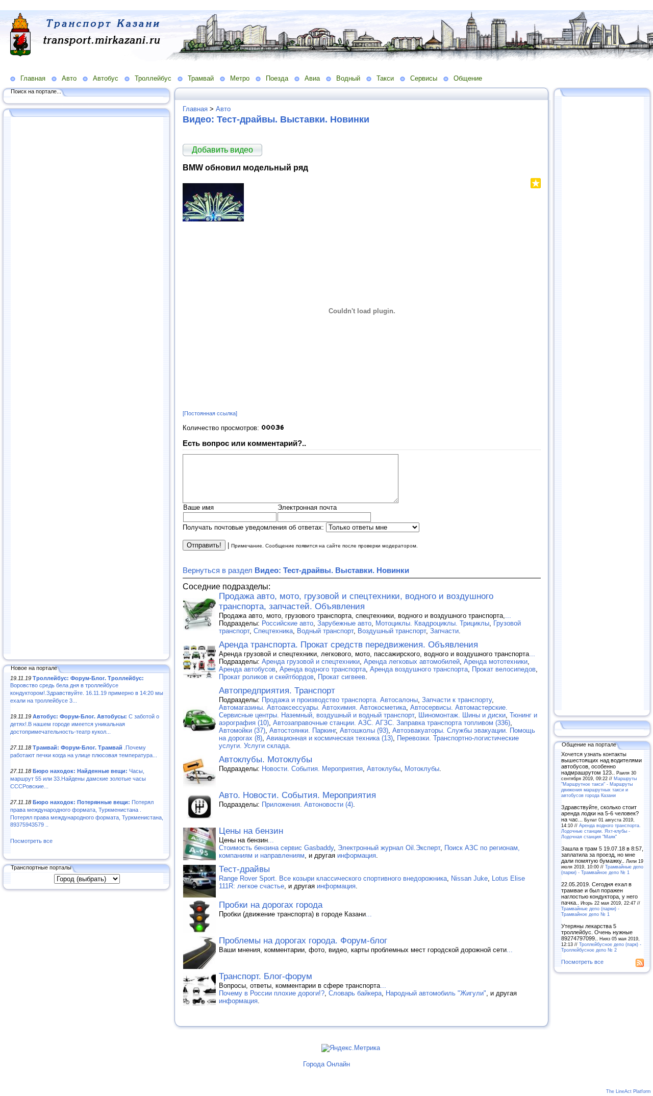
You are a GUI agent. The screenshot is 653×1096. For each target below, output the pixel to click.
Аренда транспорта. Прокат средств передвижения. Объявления (348, 645)
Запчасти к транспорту (457, 700)
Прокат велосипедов (504, 669)
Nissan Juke (469, 878)
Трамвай (201, 78)
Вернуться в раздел (296, 570)
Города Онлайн (326, 1064)
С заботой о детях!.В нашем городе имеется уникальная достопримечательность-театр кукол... (84, 723)
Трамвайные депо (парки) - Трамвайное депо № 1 (602, 869)
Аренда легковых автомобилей (412, 661)
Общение (468, 78)
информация (356, 855)
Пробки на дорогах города (270, 905)
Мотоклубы (422, 769)
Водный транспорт (325, 631)
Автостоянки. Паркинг (302, 730)
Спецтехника (273, 631)
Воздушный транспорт (392, 631)
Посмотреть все (31, 841)
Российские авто (287, 623)
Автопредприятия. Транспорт (277, 690)
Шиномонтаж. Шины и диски (462, 715)
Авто (69, 78)
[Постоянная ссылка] (210, 413)
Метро (239, 78)
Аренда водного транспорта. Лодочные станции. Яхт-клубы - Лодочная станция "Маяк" (601, 831)
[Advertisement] (86, 386)
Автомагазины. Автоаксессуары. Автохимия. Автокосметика (312, 707)
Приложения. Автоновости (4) (307, 804)
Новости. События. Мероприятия (312, 769)
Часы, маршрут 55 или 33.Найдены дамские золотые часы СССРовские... (78, 778)
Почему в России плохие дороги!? (271, 993)
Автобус (105, 78)
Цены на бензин (251, 831)
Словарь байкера (355, 993)
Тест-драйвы (244, 869)
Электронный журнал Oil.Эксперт (389, 848)
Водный (348, 78)
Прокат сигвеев (341, 677)
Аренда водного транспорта (323, 669)
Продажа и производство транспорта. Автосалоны (340, 700)
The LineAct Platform (628, 1091)
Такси (385, 78)
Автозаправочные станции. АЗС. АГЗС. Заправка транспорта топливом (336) (391, 723)
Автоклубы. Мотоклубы (265, 759)
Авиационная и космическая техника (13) (329, 738)
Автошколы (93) (364, 730)
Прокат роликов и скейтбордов (266, 677)
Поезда (277, 78)
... (508, 615)
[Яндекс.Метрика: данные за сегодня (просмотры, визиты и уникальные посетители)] (350, 1048)
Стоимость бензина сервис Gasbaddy (276, 848)
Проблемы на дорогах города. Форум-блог (303, 940)
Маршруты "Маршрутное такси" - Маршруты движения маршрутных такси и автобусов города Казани (599, 787)
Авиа (312, 78)
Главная (32, 78)
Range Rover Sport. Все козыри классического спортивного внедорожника (333, 878)
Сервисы (423, 78)
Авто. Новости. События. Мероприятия (297, 795)
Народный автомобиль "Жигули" (436, 993)
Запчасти (444, 631)
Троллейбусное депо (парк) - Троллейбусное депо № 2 (601, 947)
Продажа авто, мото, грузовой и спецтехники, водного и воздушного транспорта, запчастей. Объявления (356, 601)
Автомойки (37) (242, 730)
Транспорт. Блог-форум (265, 976)
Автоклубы (383, 769)
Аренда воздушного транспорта (419, 669)
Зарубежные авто (344, 623)
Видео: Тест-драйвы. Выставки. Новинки (276, 119)
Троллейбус (153, 78)
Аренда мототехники (496, 661)
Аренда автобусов (247, 669)
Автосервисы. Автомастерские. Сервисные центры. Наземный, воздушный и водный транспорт (363, 711)
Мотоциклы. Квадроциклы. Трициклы (432, 623)
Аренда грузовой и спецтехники (311, 661)
